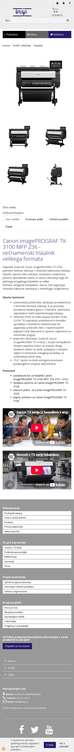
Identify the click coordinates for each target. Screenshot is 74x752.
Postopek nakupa (13, 513)
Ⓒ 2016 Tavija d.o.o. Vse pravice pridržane (24, 708)
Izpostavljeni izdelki (14, 616)
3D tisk (11, 667)
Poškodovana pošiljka (15, 552)
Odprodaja (10, 621)
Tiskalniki (38, 45)
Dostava (8, 522)
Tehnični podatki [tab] (58, 219)
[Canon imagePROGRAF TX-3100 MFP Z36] (37, 84)
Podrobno (11, 34)
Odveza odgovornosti (15, 591)
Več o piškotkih (64, 745)
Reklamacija (10, 556)
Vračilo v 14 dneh (13, 547)
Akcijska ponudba (13, 612)
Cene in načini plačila (15, 517)
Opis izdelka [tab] (12, 219)
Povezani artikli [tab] (34, 219)
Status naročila (11, 531)
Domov (6, 45)
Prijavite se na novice (17, 646)
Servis (7, 566)
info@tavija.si (21, 701)
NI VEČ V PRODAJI (22, 45)
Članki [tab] (9, 226)
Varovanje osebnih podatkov (19, 586)
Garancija (9, 561)
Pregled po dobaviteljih (16, 626)
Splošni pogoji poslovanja (17, 582)
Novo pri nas (11, 607)
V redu (50, 745)
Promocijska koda (13, 526)
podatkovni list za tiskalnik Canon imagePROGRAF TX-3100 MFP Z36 (33, 377)
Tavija (11, 674)
